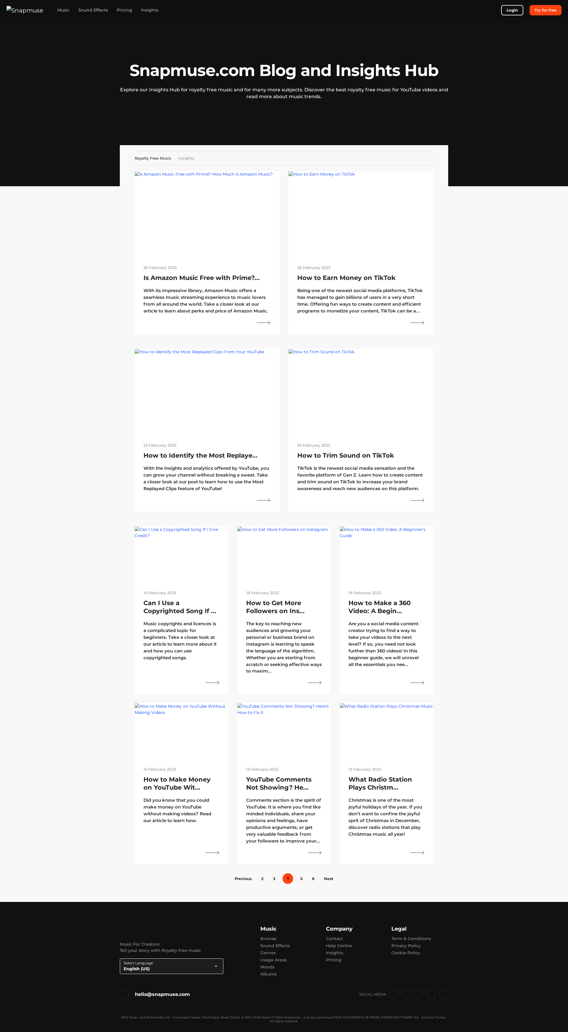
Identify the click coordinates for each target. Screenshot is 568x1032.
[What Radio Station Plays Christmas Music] (386, 730)
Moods (267, 967)
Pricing (124, 10)
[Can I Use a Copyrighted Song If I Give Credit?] (181, 554)
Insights (149, 10)
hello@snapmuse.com (162, 994)
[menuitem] (241, 879)
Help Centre (339, 945)
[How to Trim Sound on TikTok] (360, 391)
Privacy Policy (406, 945)
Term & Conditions (411, 938)
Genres (268, 952)
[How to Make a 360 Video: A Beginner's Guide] (386, 554)
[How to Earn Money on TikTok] (360, 214)
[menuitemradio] (262, 879)
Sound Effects (93, 10)
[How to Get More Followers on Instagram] (284, 554)
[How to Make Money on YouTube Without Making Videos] (181, 730)
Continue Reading (264, 323)
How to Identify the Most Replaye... (200, 455)
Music (63, 10)
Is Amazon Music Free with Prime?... (201, 277)
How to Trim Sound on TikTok (345, 455)
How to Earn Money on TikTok (346, 277)
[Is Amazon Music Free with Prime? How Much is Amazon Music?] (207, 214)
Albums (268, 974)
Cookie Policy (405, 952)
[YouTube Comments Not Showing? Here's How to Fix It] (284, 730)
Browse (268, 938)
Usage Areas (273, 960)
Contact (334, 938)
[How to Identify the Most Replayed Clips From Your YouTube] (207, 391)
